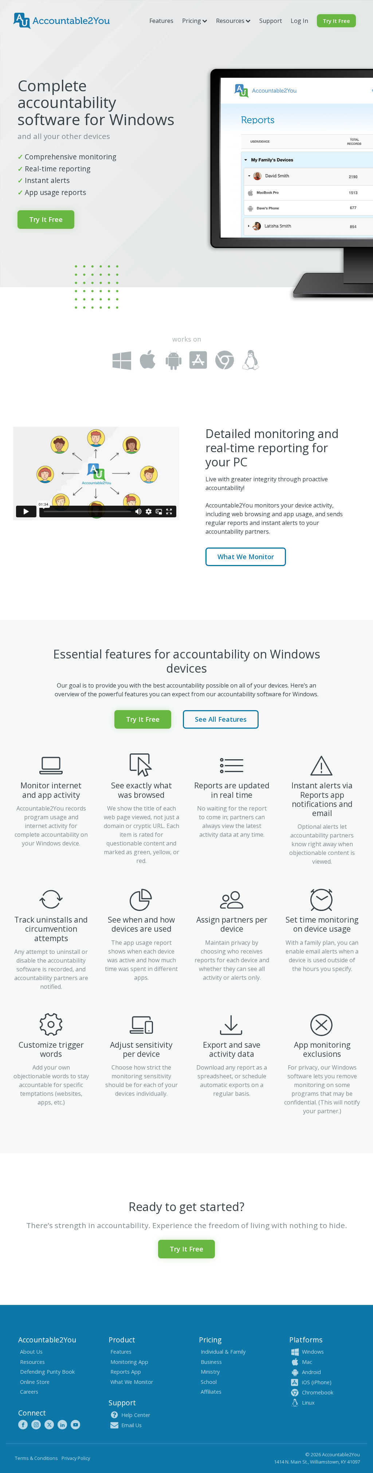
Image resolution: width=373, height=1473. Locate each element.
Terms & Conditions (36, 1458)
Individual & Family (223, 1351)
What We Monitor (245, 556)
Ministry (210, 1371)
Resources (32, 1361)
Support (270, 21)
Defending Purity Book (47, 1371)
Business (211, 1361)
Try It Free (336, 20)
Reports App (125, 1371)
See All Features (221, 719)
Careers (29, 1391)
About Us (31, 1351)
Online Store (35, 1381)
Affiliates (211, 1391)
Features (161, 21)
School (209, 1381)
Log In (299, 21)
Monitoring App (129, 1361)
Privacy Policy (76, 1458)
